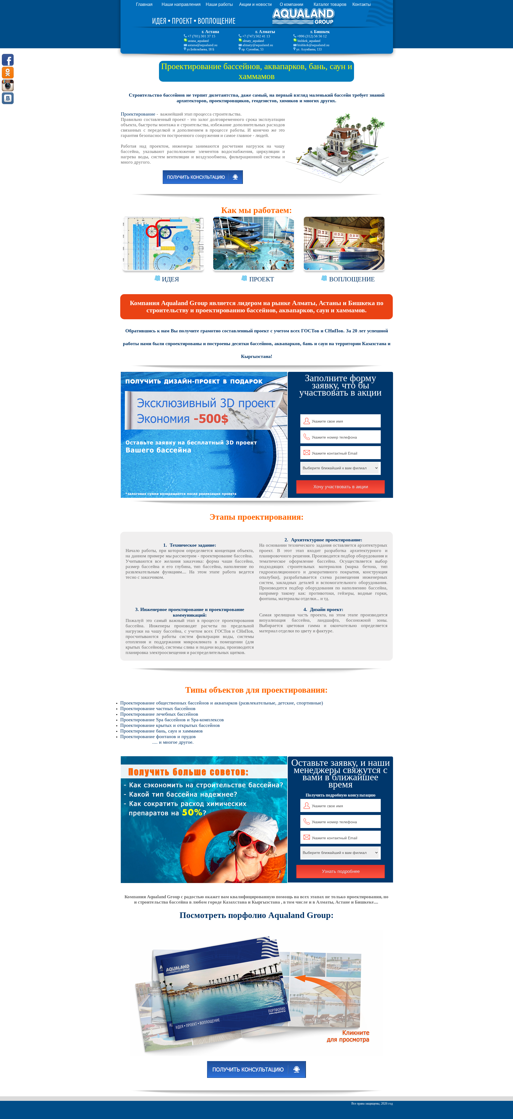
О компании (291, 4)
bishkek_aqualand (309, 41)
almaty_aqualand (253, 41)
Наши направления (181, 4)
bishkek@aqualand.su (313, 45)
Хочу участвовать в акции (340, 486)
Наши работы (219, 4)
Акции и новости (255, 4)
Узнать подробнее (341, 871)
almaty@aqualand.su (258, 45)
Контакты (361, 4)
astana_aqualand (198, 41)
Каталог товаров (330, 4)
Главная (144, 4)
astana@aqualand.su (202, 45)
